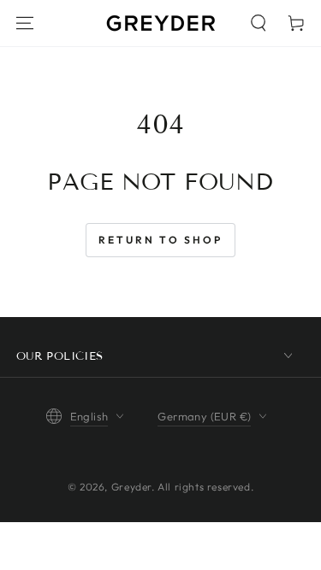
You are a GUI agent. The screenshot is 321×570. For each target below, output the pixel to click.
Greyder (131, 486)
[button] (258, 23)
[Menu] (25, 23)
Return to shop (160, 239)
